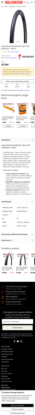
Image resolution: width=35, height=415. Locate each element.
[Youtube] (18, 341)
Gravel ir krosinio (21, 6)
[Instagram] (21, 341)
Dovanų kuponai (6, 381)
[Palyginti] (12, 107)
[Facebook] (14, 341)
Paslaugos (4, 376)
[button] (30, 117)
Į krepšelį (8, 126)
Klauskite (27, 90)
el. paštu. (27, 74)
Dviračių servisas (6, 373)
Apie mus (4, 368)
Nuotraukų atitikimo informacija (14, 234)
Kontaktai (4, 371)
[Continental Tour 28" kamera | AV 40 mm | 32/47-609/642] (22, 108)
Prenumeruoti (17, 328)
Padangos (12, 6)
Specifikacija (6, 202)
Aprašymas (6, 140)
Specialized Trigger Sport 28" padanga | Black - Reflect (7, 269)
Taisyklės (4, 357)
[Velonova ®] (14, 2)
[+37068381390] (28, 2)
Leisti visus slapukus (17, 405)
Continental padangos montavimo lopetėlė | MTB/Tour (8, 118)
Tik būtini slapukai (18, 409)
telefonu (17, 74)
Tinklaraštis (5, 362)
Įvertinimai (7, 240)
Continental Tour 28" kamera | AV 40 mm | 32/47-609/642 (22, 118)
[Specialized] (26, 56)
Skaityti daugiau (10, 401)
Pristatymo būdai (6, 349)
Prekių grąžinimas (7, 354)
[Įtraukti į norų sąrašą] (12, 104)
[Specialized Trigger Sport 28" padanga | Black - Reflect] (8, 259)
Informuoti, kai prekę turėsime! (17, 81)
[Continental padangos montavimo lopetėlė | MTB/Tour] (8, 108)
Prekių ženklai (5, 379)
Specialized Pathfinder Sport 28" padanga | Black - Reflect (22, 269)
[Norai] (31, 2)
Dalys (5, 6)
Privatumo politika (7, 359)
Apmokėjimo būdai (7, 351)
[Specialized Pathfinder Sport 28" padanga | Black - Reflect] (22, 259)
